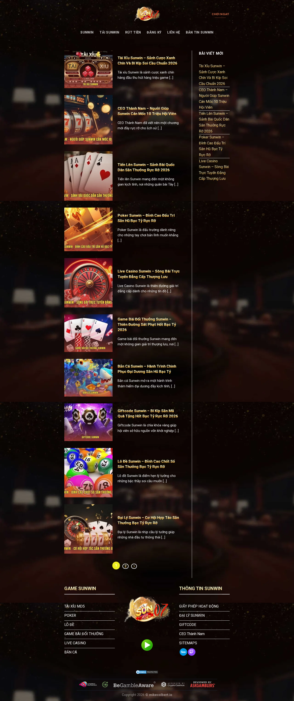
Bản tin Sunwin (199, 32)
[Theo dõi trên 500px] (183, 652)
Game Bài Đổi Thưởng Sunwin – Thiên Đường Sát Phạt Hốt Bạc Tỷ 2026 (147, 324)
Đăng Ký (154, 32)
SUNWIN (86, 32)
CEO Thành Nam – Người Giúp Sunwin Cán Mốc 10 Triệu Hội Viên (214, 99)
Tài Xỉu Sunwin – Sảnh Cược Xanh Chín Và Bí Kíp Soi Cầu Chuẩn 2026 (213, 75)
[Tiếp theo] (134, 566)
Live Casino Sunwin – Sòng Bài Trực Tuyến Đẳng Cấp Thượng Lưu (214, 170)
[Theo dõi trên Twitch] (191, 652)
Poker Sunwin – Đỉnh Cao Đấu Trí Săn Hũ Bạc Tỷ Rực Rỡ (212, 146)
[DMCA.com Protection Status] (147, 672)
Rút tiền (133, 32)
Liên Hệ (173, 32)
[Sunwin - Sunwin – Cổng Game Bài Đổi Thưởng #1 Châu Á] (147, 14)
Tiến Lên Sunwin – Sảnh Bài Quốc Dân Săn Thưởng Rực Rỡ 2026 (214, 122)
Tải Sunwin (109, 32)
